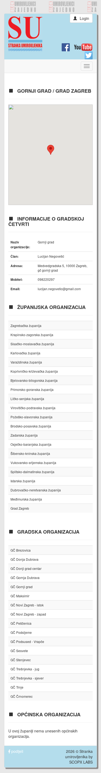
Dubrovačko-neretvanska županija (36, 490)
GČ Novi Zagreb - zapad (28, 614)
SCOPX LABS (81, 762)
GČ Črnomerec (22, 696)
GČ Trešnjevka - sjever (27, 678)
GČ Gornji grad (22, 586)
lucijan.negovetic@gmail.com (59, 288)
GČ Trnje (17, 687)
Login (84, 18)
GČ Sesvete (19, 650)
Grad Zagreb (20, 508)
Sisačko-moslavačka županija (32, 343)
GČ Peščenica (21, 623)
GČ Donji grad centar (26, 568)
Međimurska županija (26, 499)
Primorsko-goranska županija (32, 389)
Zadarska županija (24, 435)
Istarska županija (23, 481)
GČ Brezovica (21, 550)
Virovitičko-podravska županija (33, 407)
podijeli (16, 751)
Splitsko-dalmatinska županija (32, 471)
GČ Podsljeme (21, 632)
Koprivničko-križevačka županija (34, 371)
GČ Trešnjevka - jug (25, 669)
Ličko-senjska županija (27, 398)
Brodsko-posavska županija (31, 426)
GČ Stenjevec (21, 659)
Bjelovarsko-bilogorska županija (34, 380)
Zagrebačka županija (26, 325)
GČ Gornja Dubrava (25, 577)
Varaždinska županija (26, 362)
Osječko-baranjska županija (31, 444)
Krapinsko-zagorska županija (32, 334)
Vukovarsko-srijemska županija (33, 462)
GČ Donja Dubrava (25, 559)
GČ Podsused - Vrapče (27, 641)
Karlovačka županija (25, 353)
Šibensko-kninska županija (30, 453)
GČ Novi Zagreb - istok (27, 605)
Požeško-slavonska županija (32, 417)
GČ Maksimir (20, 596)
